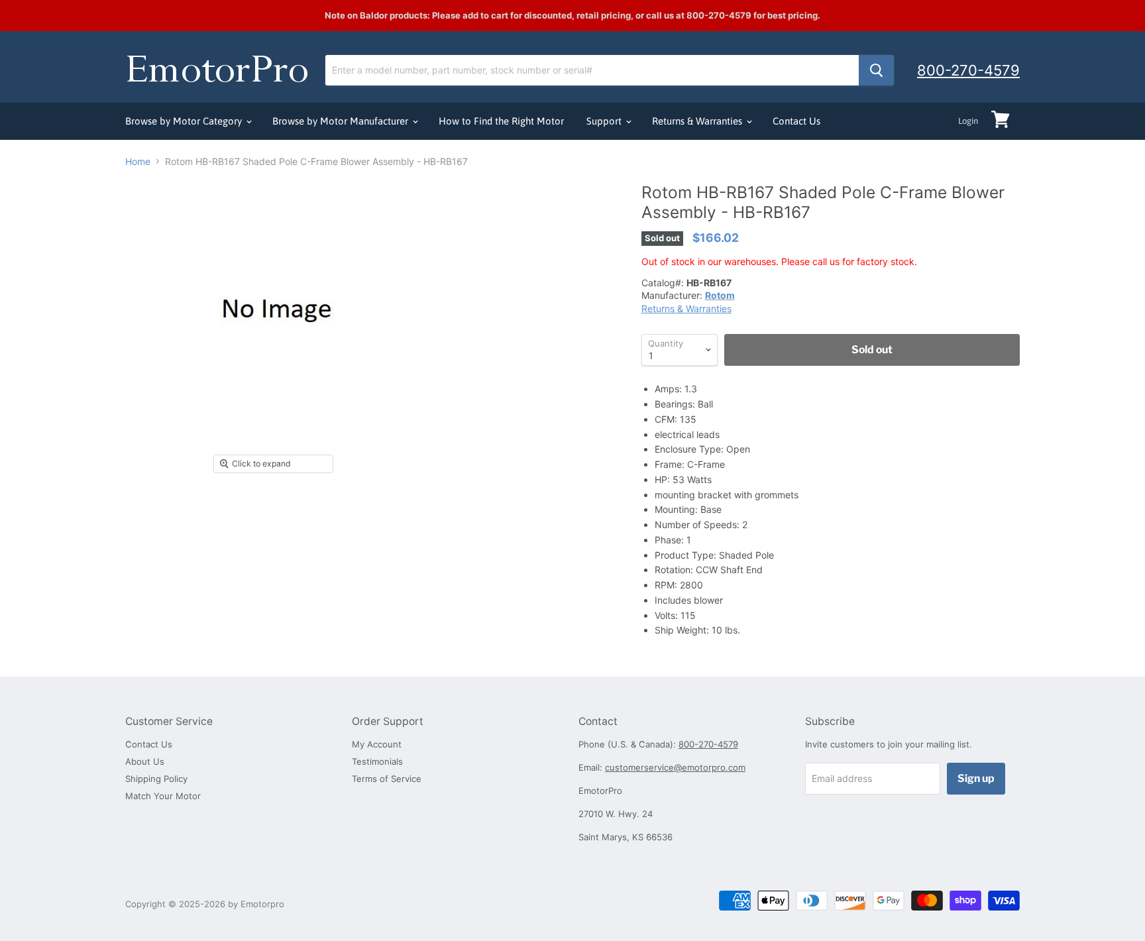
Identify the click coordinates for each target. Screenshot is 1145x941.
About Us (144, 761)
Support (605, 121)
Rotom (720, 295)
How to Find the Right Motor (501, 121)
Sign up (976, 778)
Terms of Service (386, 778)
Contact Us (796, 121)
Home (137, 161)
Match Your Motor (163, 796)
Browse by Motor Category (185, 121)
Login (968, 121)
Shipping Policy (156, 778)
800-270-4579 (968, 70)
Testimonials (377, 761)
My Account (377, 744)
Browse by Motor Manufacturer (341, 121)
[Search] (876, 70)
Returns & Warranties (698, 121)
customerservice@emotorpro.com (675, 767)
